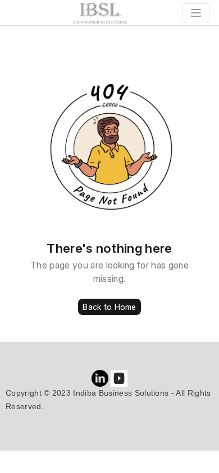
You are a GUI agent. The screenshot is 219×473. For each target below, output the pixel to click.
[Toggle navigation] (196, 12)
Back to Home (109, 307)
